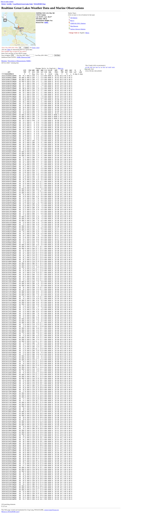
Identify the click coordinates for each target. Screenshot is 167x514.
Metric (87, 33)
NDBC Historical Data (23, 57)
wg (97, 67)
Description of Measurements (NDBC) (19, 61)
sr (101, 67)
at (85, 67)
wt (106, 67)
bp (104, 67)
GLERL (9, 4)
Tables (9, 49)
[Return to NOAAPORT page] (10, 511)
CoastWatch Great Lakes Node (23, 4)
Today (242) (35, 47)
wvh (109, 67)
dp (88, 67)
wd (91, 67)
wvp (113, 67)
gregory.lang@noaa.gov (51, 510)
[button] (5, 20)
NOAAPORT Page (40, 4)
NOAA (3, 4)
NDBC (46, 22)
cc (99, 67)
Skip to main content (7, 1)
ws (94, 67)
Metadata (4, 61)
